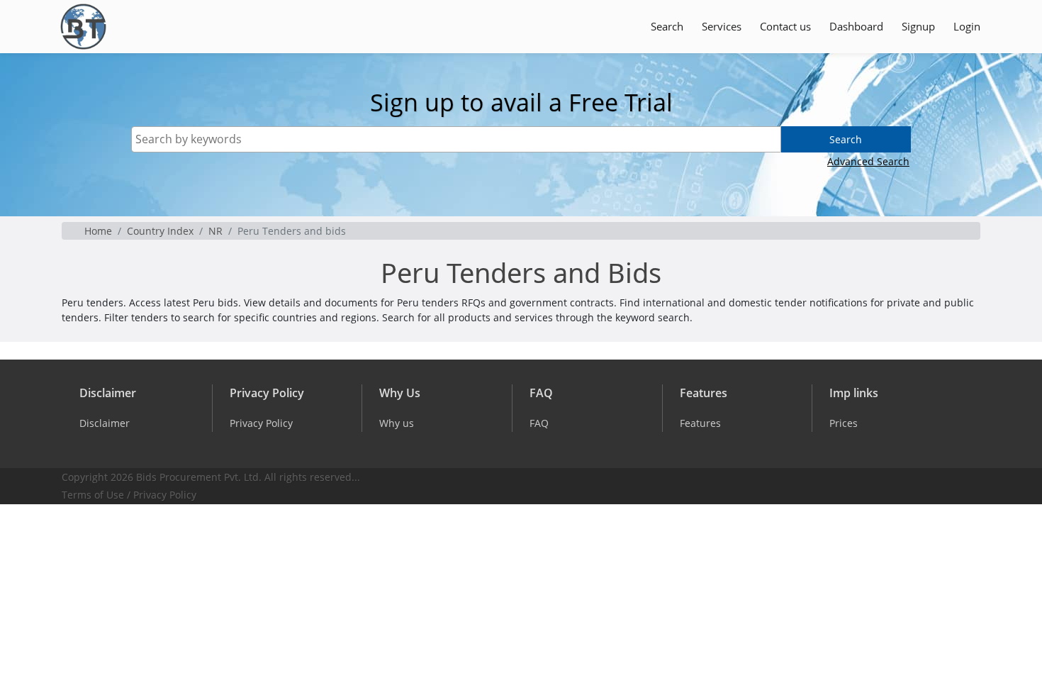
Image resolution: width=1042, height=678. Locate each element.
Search (667, 26)
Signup (918, 26)
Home (98, 231)
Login (966, 26)
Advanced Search (868, 161)
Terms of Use (93, 494)
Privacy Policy (164, 494)
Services (721, 26)
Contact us (785, 26)
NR (215, 231)
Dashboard (856, 26)
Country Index (160, 231)
